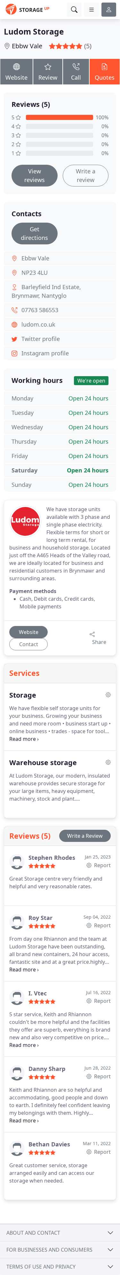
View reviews (34, 175)
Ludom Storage (34, 31)
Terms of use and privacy (41, 1266)
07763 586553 (39, 310)
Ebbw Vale (27, 46)
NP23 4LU (34, 272)
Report (102, 865)
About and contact (33, 1232)
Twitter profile (40, 339)
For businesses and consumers (49, 1249)
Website (16, 77)
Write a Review (85, 835)
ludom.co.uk (38, 324)
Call (76, 77)
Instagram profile (45, 353)
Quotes (105, 77)
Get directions (34, 233)
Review (47, 77)
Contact (28, 644)
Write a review (85, 175)
